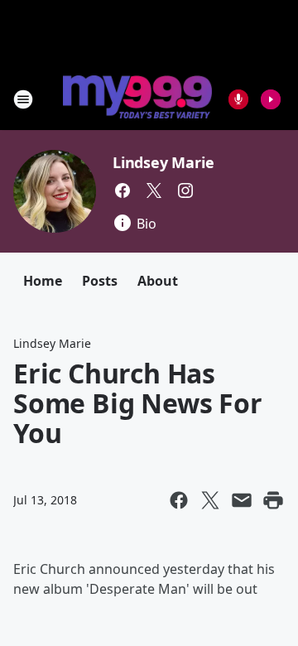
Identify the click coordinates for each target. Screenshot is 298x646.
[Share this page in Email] (241, 500)
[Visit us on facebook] (122, 190)
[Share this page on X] (210, 500)
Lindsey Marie (163, 162)
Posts (100, 281)
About (157, 281)
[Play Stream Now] (271, 99)
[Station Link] (137, 98)
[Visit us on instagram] (185, 190)
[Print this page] (273, 500)
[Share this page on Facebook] (178, 500)
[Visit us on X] (154, 190)
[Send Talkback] (238, 99)
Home (42, 281)
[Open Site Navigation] (23, 99)
